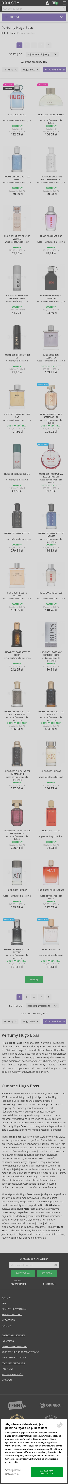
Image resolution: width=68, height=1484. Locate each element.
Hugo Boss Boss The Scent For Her (51, 416)
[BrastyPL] (51, 1407)
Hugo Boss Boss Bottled (17, 533)
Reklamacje (8, 1340)
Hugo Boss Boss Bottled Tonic (17, 178)
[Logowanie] (47, 3)
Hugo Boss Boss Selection (51, 356)
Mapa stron (8, 1320)
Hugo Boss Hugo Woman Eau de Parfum (51, 475)
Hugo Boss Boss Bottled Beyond (17, 951)
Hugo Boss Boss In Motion (17, 594)
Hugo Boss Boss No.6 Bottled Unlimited (51, 178)
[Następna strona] (48, 45)
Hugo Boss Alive (51, 830)
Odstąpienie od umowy (14, 1346)
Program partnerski (13, 1363)
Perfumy (11, 33)
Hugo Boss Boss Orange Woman (17, 237)
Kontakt (6, 1297)
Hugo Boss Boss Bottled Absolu (51, 713)
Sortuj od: (16, 54)
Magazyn (7, 1380)
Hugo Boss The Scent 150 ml (17, 356)
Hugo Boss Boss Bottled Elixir (17, 653)
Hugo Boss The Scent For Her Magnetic (17, 832)
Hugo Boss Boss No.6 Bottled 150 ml (17, 297)
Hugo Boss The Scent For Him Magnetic (17, 772)
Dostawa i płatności (13, 1335)
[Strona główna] (3, 33)
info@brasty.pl (49, 1284)
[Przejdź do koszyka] (54, 3)
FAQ (4, 1303)
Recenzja (6, 1325)
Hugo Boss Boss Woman (51, 114)
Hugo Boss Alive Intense (51, 890)
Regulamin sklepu (12, 1314)
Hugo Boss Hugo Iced (51, 593)
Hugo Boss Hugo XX (51, 771)
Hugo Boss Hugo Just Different (51, 297)
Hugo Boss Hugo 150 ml (17, 474)
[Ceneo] (17, 1409)
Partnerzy (7, 1368)
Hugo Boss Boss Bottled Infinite (51, 535)
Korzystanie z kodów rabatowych (21, 1352)
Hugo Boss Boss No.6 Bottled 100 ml (51, 653)
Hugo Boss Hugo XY (17, 890)
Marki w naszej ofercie (14, 1357)
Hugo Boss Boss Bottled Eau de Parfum (17, 713)
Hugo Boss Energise (51, 236)
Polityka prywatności (14, 1309)
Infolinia (18, 1283)
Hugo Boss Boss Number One (17, 416)
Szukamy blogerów (12, 1374)
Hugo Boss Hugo (17, 114)
